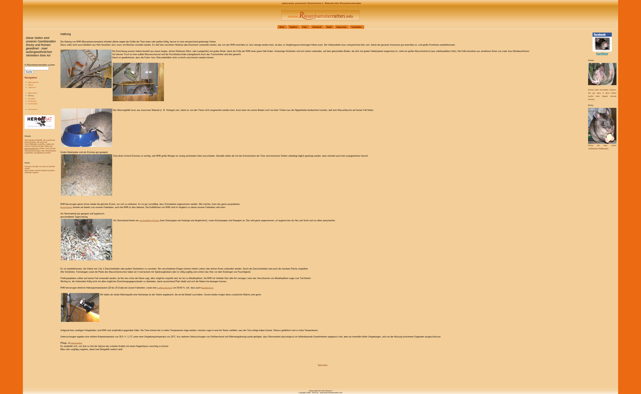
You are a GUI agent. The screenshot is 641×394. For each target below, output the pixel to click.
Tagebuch (32, 87)
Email (329, 27)
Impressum (341, 27)
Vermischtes (356, 27)
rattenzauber (76, 343)
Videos (30, 85)
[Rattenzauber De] (602, 51)
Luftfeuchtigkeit (164, 287)
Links (304, 27)
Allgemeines (33, 93)
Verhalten (31, 99)
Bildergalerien (33, 82)
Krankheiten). (207, 287)
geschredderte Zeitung (149, 220)
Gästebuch (317, 27)
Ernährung (32, 101)
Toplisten (293, 27)
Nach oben (323, 365)
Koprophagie (66, 207)
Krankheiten (33, 104)
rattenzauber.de (31, 148)
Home (281, 27)
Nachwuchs (33, 109)
